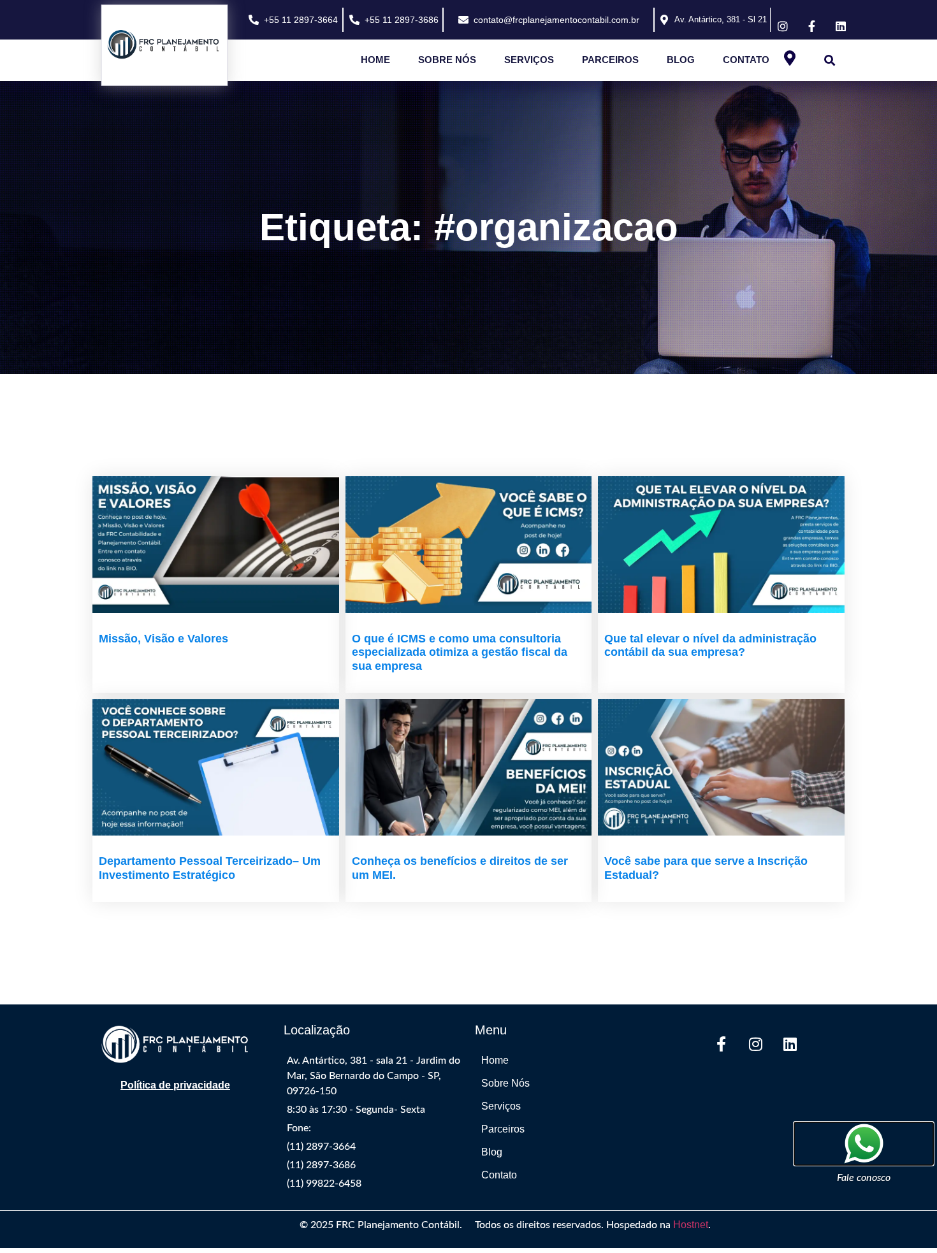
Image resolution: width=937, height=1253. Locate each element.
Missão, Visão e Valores (163, 638)
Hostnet (690, 1224)
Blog (681, 59)
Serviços (529, 59)
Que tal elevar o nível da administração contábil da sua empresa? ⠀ (710, 645)
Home (375, 59)
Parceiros (610, 59)
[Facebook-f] (721, 1044)
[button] (830, 60)
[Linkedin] (789, 1044)
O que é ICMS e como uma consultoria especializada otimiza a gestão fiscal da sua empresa (459, 652)
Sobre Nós (447, 59)
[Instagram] (755, 1044)
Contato (746, 59)
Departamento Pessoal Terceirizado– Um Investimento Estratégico (210, 868)
